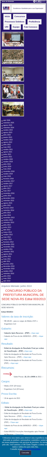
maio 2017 (7, 191)
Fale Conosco (30, 27)
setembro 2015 (8, 200)
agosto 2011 (7, 254)
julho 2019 (7, 164)
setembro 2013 (8, 222)
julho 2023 (7, 135)
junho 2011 (7, 256)
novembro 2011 (8, 247)
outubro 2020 (8, 159)
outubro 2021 (8, 149)
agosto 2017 (7, 186)
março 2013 (7, 232)
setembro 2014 (8, 210)
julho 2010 (7, 276)
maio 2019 (7, 169)
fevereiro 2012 (8, 242)
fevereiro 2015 (8, 208)
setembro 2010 (8, 273)
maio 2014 (7, 215)
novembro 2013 (8, 217)
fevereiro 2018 (8, 179)
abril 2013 (6, 230)
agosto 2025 (7, 125)
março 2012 (7, 239)
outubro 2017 (8, 183)
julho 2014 (7, 213)
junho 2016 (7, 196)
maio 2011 (7, 259)
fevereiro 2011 (8, 264)
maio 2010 (7, 278)
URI (6, 27)
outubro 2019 (8, 162)
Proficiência (34, 22)
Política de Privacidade (32, 449)
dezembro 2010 (8, 266)
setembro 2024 (8, 128)
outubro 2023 (8, 130)
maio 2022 (7, 147)
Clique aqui (14, 422)
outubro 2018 (8, 174)
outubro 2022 (8, 140)
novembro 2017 (8, 181)
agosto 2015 (7, 203)
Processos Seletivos (14, 22)
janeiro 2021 (7, 157)
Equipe (16, 27)
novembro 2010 (8, 269)
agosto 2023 (7, 132)
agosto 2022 (7, 142)
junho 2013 (7, 227)
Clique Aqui (19, 434)
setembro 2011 (8, 252)
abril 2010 (6, 281)
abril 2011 (6, 261)
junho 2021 (7, 154)
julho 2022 (7, 145)
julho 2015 (7, 205)
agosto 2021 (7, 152)
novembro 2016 (8, 193)
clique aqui (35, 333)
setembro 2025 (8, 123)
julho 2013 (7, 225)
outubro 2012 (8, 235)
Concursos (19, 16)
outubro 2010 (8, 271)
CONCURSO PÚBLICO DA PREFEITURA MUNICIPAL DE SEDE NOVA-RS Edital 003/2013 (23, 295)
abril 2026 (6, 120)
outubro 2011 (8, 249)
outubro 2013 (8, 220)
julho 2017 (7, 188)
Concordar (25, 453)
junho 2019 (7, 166)
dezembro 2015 (8, 198)
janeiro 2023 (7, 137)
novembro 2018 (8, 171)
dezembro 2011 (8, 244)
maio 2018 (7, 176)
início (7, 16)
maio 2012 (7, 237)
